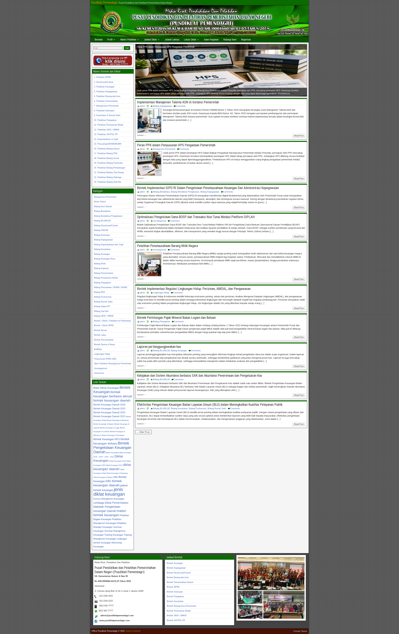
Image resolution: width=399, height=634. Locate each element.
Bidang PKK (99, 292)
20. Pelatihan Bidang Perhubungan (109, 168)
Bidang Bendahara (161, 192)
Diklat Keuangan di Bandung (117, 473)
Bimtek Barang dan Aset (178, 577)
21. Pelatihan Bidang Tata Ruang (109, 172)
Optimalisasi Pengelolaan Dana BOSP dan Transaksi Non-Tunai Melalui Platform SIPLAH (196, 217)
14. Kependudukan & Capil (106, 139)
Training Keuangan (113, 534)
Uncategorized (159, 221)
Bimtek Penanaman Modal (179, 611)
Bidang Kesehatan (179, 408)
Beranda (99, 39)
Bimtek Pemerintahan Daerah (180, 582)
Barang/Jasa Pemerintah (164, 149)
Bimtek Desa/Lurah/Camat (179, 573)
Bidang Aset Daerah (103, 206)
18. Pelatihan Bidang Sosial (106, 158)
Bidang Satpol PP (102, 306)
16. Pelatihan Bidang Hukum (107, 149)
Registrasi (246, 39)
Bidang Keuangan (179, 350)
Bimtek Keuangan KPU (106, 439)
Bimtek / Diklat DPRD (104, 325)
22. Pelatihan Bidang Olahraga (107, 177)
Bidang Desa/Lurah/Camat (106, 225)
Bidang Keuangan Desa (104, 259)
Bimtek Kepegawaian (176, 568)
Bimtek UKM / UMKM (176, 615)
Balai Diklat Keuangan (106, 387)
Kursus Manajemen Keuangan (108, 498)
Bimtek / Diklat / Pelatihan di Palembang (112, 321)
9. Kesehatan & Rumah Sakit (107, 115)
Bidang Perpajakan (161, 321)
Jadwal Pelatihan (133, 631)
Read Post (299, 135)
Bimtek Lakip (100, 335)
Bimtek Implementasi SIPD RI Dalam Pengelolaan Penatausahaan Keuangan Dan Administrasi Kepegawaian (208, 188)
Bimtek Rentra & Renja (104, 344)
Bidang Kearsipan (102, 235)
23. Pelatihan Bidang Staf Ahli (107, 182)
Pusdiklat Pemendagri (104, 2)
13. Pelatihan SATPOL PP (106, 134)
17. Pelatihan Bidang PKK (106, 153)
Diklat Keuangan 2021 (114, 465)
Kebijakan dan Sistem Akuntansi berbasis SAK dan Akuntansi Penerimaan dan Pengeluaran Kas (199, 375)
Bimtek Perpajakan (175, 596)
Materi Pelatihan (128, 39)
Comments (181, 106)
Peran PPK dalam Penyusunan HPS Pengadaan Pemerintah (176, 145)
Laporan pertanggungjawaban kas (159, 347)
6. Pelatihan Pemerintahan (106, 101)
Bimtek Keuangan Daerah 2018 (109, 404)
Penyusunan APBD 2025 (105, 359)
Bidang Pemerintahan (103, 273)
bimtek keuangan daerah (111, 400)
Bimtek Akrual (100, 330)
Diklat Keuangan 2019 (117, 461)
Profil (110, 39)
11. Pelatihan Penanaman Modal (108, 125)
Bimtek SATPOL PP (176, 620)
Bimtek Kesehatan (175, 601)
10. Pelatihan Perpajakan (105, 120)
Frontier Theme (300, 631)
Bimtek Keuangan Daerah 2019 (109, 408)
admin (142, 106)
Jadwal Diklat (150, 39)
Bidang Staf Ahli (101, 311)
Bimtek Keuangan (175, 563)
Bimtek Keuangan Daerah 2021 (109, 416)
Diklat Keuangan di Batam (103, 477)
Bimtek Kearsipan (175, 592)
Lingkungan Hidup (161, 292)
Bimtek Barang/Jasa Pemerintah (181, 606)
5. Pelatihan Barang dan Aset (107, 96)
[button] (271, 573)
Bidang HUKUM (101, 230)
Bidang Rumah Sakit (217, 408)
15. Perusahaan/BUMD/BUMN (107, 144)
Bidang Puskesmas (197, 408)
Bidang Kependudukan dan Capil (108, 244)
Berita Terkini (100, 201)
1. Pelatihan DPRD (102, 77)
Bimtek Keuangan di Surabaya (113, 435)
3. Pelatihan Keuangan (104, 87)
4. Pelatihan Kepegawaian (105, 91)
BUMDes (98, 349)
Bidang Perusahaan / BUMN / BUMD (110, 287)
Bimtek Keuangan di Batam (103, 424)
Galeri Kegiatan (211, 39)
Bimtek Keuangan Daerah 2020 (109, 412)
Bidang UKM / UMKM (103, 316)
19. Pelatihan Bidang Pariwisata (108, 163)
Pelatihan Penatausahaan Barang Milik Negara (167, 246)
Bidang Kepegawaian (162, 106)
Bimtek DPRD (173, 587)
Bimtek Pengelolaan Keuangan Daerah (112, 447)
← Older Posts (143, 432)
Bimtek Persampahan (103, 340)
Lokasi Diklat (190, 39)
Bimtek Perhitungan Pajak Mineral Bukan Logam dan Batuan (176, 318)
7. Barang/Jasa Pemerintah (106, 106)
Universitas (99, 373)
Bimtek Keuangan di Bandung (117, 420)
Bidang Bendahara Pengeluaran (185, 192)
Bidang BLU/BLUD (161, 350)
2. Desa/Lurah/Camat (103, 82)
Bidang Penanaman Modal (106, 278)
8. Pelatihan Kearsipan (104, 110)
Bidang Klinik (100, 263)
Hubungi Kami (229, 39)
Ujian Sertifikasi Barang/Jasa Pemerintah (112, 363)
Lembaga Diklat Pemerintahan (110, 502)
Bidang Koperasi (101, 268)
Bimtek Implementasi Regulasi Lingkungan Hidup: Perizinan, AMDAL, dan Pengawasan (194, 289)
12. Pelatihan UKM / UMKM (106, 129)
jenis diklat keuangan (109, 492)
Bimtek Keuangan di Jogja (109, 428)
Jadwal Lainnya (172, 39)
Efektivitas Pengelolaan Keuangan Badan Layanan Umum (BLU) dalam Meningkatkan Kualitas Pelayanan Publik (209, 405)
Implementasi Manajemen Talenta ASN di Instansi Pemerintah (178, 102)
